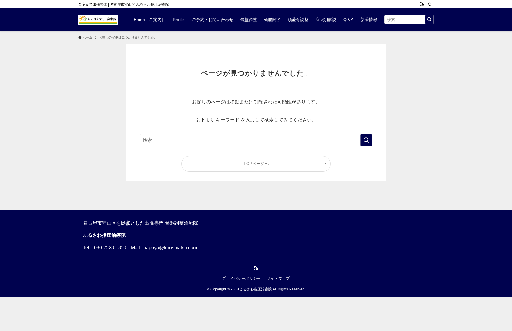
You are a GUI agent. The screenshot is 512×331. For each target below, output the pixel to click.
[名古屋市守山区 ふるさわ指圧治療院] (98, 19)
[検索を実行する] (429, 19)
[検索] (430, 4)
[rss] (422, 4)
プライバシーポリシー (241, 278)
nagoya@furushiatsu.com (170, 247)
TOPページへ (256, 163)
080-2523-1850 (110, 247)
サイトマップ (278, 278)
